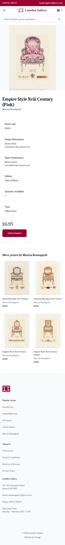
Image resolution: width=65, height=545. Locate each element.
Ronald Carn (8, 407)
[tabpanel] (32, 57)
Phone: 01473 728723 (12, 502)
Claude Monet (8, 427)
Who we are (7, 451)
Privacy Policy (8, 471)
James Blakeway (10, 413)
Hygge (38, 537)
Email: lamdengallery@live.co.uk (17, 495)
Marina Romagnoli (10, 434)
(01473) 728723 (9, 3)
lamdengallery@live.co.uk (51, 3)
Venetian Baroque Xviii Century (48, 299)
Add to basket (14, 233)
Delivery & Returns (11, 464)
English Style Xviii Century (14, 351)
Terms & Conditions (11, 457)
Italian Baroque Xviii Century (15, 299)
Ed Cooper (7, 420)
